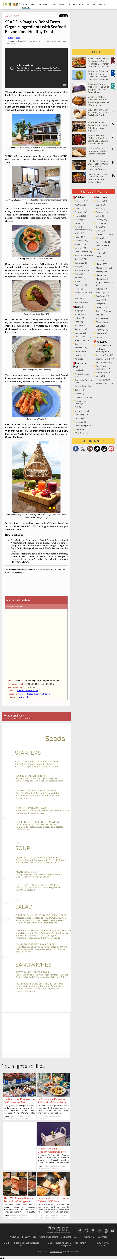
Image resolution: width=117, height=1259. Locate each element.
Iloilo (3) (99, 249)
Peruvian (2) (80, 298)
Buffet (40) (79, 390)
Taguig (12, 1116)
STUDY (69, 5)
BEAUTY (85, 5)
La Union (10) (102, 253)
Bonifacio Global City (11, 1119)
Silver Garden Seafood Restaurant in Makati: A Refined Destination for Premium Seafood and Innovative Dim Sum (98, 65)
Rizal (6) (99, 314)
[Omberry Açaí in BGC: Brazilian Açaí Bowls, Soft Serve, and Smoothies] (53, 1145)
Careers (77, 1236)
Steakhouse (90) (82, 340)
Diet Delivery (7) (82, 411)
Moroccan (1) (80, 289)
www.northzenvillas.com (27, 690)
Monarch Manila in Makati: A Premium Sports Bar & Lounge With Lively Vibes (98, 139)
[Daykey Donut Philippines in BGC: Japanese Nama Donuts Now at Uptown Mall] (19, 1095)
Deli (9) (78, 407)
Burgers (47, 1217)
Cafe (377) (79, 393)
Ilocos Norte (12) (103, 242)
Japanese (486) (81, 240)
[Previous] (9, 841)
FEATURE (103, 5)
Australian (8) (80, 205)
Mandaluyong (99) (104, 268)
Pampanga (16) (102, 292)
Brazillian (55, 1168)
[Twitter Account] (83, 451)
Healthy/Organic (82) (84, 425)
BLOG (33, 5)
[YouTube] (112, 1230)
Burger (41, 1217)
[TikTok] (97, 451)
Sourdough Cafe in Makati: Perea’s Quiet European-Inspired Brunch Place (98, 88)
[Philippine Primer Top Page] (10, 8)
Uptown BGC (24, 1119)
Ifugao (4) (100, 238)
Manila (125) (101, 271)
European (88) (81, 212)
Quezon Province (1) (105, 311)
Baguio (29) (101, 205)
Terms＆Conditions (48, 1236)
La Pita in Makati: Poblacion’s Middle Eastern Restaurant (97, 151)
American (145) (81, 201)
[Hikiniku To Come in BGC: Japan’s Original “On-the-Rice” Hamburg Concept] (79, 169)
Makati (24, 1215)
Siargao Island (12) (104, 322)
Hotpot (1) (79, 318)
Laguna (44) (101, 256)
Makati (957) (101, 264)
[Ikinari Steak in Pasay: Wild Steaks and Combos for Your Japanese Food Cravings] (79, 182)
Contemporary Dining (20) (81, 402)
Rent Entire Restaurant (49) (103, 367)
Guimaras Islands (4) (105, 234)
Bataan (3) (100, 208)
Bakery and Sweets (23, 1116)
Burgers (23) (80, 314)
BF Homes (56, 1116)
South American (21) (84, 255)
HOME (10, 38)
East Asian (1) (81, 285)
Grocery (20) (80, 422)
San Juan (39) (102, 318)
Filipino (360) (80, 216)
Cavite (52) (101, 223)
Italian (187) (80, 237)
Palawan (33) (101, 289)
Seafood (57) (80, 333)
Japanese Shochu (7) (105, 359)
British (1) (79, 281)
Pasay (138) (101, 300)
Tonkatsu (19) (81, 347)
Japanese (15, 1217)
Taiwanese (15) (81, 263)
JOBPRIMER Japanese (103, 1244)
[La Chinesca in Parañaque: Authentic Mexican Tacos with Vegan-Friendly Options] (53, 1095)
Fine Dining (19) (81, 414)
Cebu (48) (100, 227)
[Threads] (104, 451)
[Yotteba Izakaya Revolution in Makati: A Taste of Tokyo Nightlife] (79, 130)
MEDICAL (77, 5)
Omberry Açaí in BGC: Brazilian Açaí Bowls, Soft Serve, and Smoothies (52, 1151)
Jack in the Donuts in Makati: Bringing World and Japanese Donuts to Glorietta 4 (98, 75)
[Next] (63, 841)
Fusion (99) (79, 223)
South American (44, 1119)
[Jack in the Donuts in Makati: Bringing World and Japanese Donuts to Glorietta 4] (79, 79)
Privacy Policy (29, 1236)
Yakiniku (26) (80, 351)
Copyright (66, 1236)
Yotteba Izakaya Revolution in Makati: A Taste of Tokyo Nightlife (98, 126)
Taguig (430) (101, 333)
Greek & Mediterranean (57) (83, 228)
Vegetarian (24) (103, 379)
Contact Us (89, 1236)
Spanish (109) (81, 259)
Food (18, 38)
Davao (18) (100, 230)
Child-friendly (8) (103, 345)
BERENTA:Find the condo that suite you (21, 1244)
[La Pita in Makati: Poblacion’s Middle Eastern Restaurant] (79, 156)
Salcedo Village (15, 1215)
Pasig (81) (100, 303)
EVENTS (94, 5)
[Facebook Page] (75, 449)
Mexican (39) (80, 248)
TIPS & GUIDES (43, 5)
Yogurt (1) (79, 359)
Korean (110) (80, 244)
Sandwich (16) (81, 329)
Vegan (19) (101, 376)
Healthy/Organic (44, 1168)
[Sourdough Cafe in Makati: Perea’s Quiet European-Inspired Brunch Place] (79, 92)
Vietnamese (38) (82, 270)
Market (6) (79, 429)
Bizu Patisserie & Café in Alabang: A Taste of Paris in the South (98, 112)
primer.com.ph (56, 1251)
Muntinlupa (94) (103, 279)
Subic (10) (100, 326)
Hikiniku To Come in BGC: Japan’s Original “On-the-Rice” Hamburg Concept (98, 165)
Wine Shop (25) (81, 433)
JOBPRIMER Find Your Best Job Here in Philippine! (66, 1244)
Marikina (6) (101, 275)
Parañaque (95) (102, 296)
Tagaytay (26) (102, 329)
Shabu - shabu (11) (83, 336)
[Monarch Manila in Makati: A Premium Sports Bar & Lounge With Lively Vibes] (79, 143)
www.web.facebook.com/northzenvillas (35, 694)
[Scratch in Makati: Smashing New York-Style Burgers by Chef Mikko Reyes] (79, 105)
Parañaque (48, 1116)
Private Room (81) (104, 362)
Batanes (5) (101, 337)
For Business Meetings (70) (102, 350)
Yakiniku (7, 1217)
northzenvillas (24, 697)
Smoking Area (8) (103, 372)
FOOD (53, 5)
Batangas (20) (102, 212)
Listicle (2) (79, 370)
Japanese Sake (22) (104, 355)
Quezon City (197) (104, 307)
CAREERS (26, 7)
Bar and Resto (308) (83, 386)
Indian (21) (79, 233)
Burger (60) (80, 310)
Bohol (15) (100, 216)
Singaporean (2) (81, 302)
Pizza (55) (79, 321)
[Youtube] (111, 449)
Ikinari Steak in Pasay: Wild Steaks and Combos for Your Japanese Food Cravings (98, 179)
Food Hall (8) (80, 418)
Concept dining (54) (83, 397)
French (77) (80, 219)
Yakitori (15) (80, 355)
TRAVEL (61, 5)
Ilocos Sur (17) (102, 245)
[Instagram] (89, 449)
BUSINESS (25, 5)
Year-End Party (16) (104, 383)
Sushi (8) (78, 344)
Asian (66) (79, 274)
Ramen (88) (80, 325)
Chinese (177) (81, 208)
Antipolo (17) (102, 201)
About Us (14, 1236)
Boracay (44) (101, 219)
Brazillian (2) (80, 277)
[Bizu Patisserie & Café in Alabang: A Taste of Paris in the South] (79, 118)
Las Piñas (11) (102, 260)
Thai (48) (78, 266)
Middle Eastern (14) (83, 251)
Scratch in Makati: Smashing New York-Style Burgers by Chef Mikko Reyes (98, 100)
